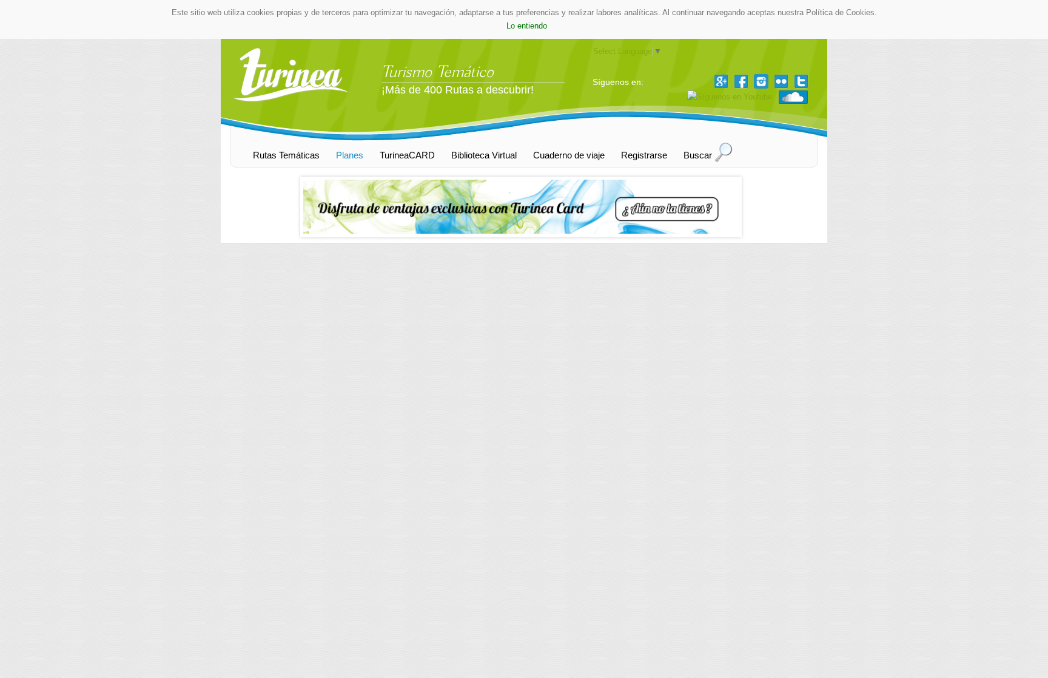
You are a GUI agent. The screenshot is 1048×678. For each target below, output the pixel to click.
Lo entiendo (526, 25)
